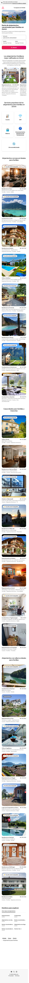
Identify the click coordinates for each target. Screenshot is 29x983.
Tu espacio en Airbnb (19, 7)
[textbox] (8, 43)
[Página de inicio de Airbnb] (3, 7)
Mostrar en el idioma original (19, 3)
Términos (17, 975)
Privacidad (11, 975)
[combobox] (14, 38)
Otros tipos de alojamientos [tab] (8, 911)
